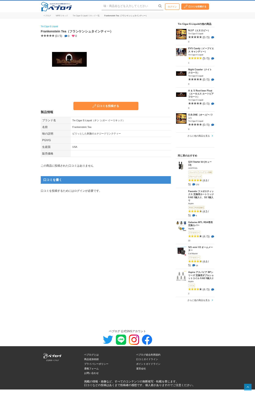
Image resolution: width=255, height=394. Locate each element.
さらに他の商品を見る (198, 136)
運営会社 (141, 368)
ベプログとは (91, 354)
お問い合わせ (91, 373)
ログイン (172, 6)
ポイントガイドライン (148, 363)
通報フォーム (91, 368)
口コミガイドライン (147, 359)
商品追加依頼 (91, 359)
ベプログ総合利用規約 (148, 354)
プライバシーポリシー (96, 363)
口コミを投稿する (197, 6)
